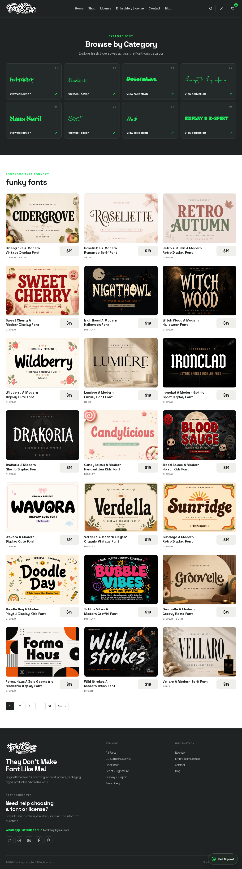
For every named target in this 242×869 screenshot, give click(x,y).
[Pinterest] (48, 840)
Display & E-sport (116, 777)
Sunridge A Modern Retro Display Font (178, 539)
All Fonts (111, 753)
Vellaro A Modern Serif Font (185, 681)
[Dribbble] (19, 840)
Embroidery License (130, 8)
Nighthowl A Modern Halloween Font (100, 322)
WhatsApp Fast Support (24, 830)
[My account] (221, 8)
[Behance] (29, 840)
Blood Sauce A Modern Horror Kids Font (181, 467)
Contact (154, 8)
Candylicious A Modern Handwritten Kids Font (102, 467)
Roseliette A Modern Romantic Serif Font (100, 250)
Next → (62, 706)
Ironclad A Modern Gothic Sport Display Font (183, 394)
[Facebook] (39, 840)
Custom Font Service (118, 759)
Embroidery (113, 783)
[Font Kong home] (21, 8)
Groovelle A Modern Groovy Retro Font (178, 611)
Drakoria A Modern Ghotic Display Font (22, 467)
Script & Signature (117, 771)
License (105, 8)
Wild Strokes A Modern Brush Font (99, 683)
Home (79, 8)
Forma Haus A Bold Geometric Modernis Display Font (29, 683)
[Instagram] (10, 840)
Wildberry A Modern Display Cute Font (22, 394)
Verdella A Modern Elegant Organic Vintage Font (106, 539)
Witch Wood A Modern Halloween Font (181, 322)
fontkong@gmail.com (56, 830)
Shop (92, 8)
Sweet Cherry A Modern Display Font (22, 322)
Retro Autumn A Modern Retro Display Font (182, 250)
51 (49, 706)
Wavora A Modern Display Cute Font (20, 539)
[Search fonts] (211, 8)
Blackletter (112, 765)
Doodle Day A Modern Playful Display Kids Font (26, 611)
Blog (168, 8)
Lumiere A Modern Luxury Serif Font (99, 394)
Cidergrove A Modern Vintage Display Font (23, 250)
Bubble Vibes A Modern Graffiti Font (101, 611)
